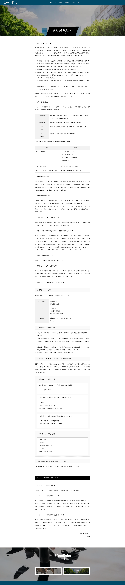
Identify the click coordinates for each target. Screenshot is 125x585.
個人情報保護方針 (74, 563)
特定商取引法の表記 (65, 563)
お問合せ (79, 2)
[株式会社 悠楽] (10, 2)
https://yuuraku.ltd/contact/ (56, 321)
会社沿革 (61, 2)
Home (43, 563)
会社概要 (67, 2)
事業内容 (45, 2)
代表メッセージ (53, 2)
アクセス (73, 2)
